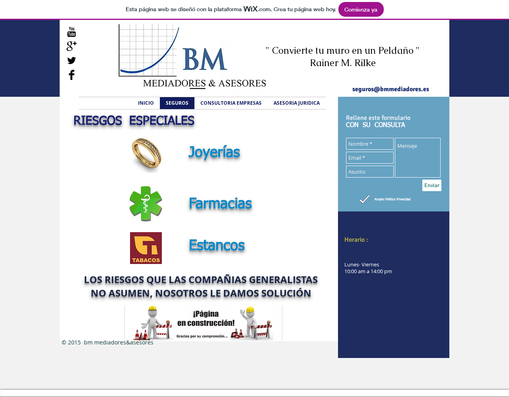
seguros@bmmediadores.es (390, 89)
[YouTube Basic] (71, 32)
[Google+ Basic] (71, 46)
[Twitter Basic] (71, 60)
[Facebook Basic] (71, 75)
